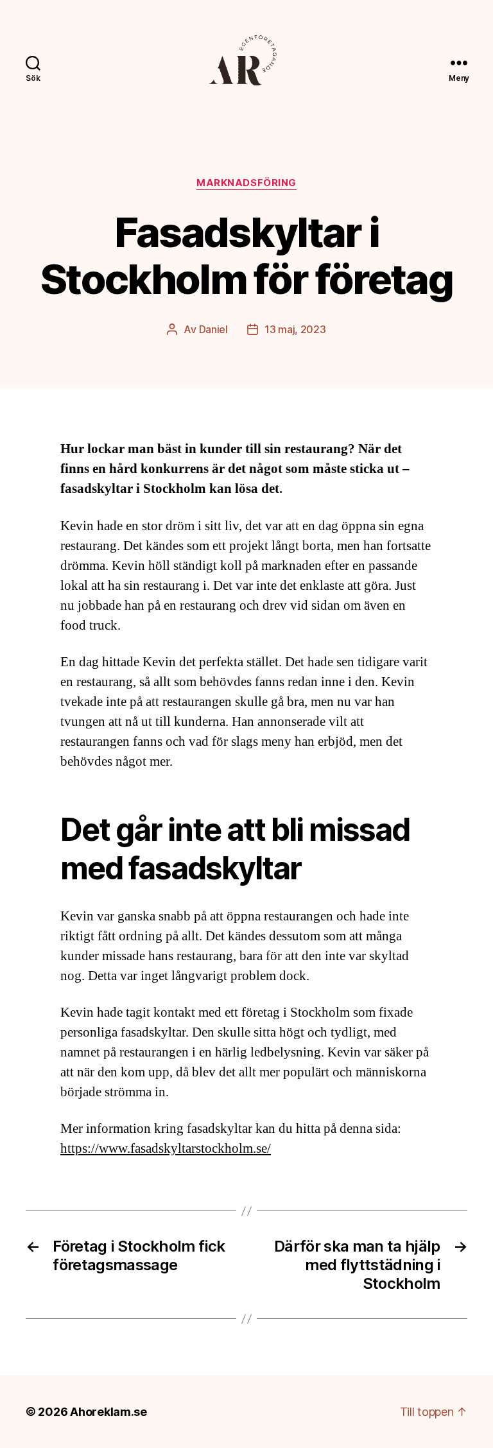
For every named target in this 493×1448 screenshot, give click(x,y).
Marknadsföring (246, 183)
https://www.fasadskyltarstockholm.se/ (165, 1148)
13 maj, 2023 (295, 329)
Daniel (213, 329)
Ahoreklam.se (108, 1411)
